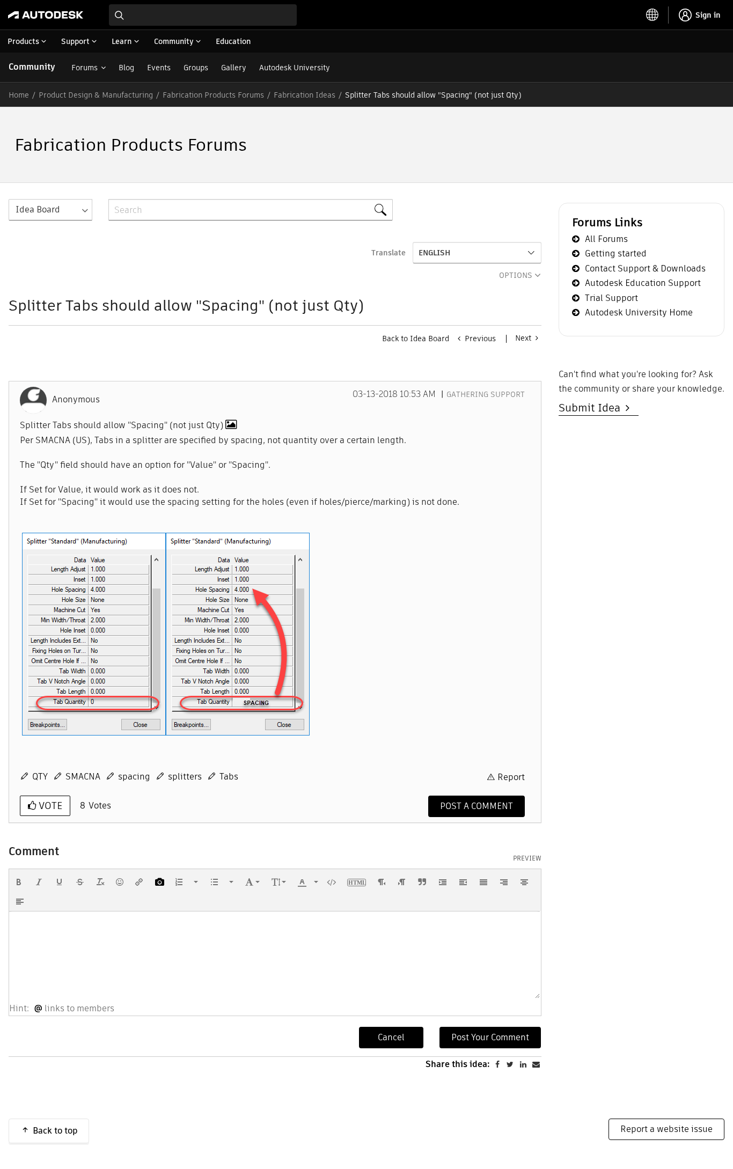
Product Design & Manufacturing (96, 95)
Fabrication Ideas (304, 95)
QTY (40, 776)
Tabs (228, 776)
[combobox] (203, 15)
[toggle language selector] (652, 15)
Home (19, 95)
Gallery (233, 67)
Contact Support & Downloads (645, 268)
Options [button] (515, 275)
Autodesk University (294, 67)
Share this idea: (458, 1064)
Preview (527, 858)
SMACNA (82, 776)
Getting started (616, 253)
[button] (94, 634)
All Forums (606, 239)
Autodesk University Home (639, 312)
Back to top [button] (55, 1130)
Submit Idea (592, 407)
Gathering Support (485, 394)
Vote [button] (49, 805)
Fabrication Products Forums (213, 95)
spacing (134, 776)
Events (159, 67)
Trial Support (611, 298)
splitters (185, 776)
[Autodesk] (45, 15)
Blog (126, 67)
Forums (84, 67)
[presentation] (18, 882)
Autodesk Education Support (643, 283)
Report (511, 777)
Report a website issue (666, 1129)
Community (32, 67)
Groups (196, 67)
